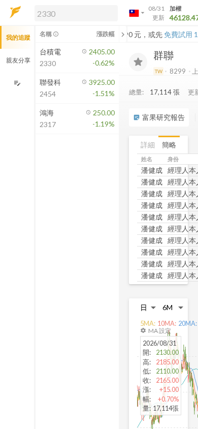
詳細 (148, 144)
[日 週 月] (148, 307)
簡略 (169, 144)
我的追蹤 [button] (18, 37)
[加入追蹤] (138, 62)
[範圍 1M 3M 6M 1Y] (173, 307)
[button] (74, 12)
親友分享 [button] (18, 60)
